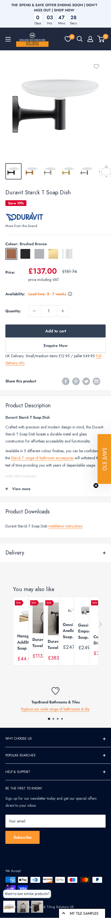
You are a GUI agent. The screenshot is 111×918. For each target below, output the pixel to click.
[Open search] (80, 39)
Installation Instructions (65, 526)
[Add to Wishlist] (96, 66)
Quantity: (13, 311)
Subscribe (22, 837)
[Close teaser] (96, 485)
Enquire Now (56, 346)
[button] (104, 459)
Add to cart (55, 331)
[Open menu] (8, 39)
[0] (68, 39)
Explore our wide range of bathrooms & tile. (55, 709)
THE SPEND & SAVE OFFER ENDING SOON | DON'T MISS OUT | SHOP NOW (54, 7)
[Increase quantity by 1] (62, 311)
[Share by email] (96, 381)
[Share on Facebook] (66, 381)
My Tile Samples (84, 913)
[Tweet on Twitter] (86, 381)
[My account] (90, 39)
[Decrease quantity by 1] (34, 311)
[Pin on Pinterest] (76, 381)
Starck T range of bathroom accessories (42, 458)
